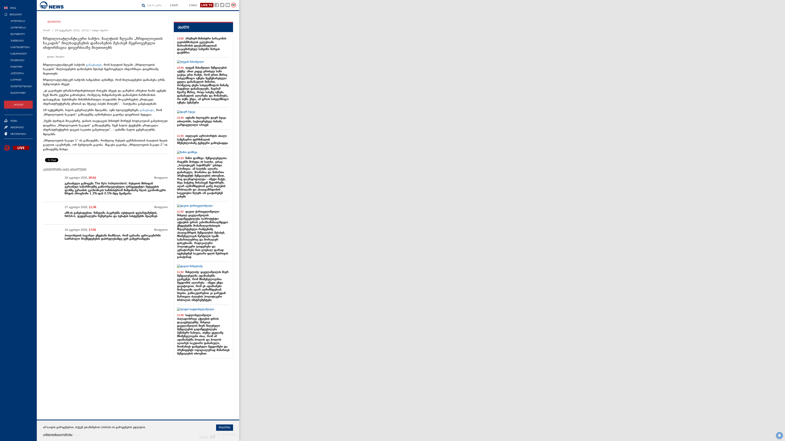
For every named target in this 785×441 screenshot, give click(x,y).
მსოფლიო (54, 22)
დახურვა (224, 427)
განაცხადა (147, 110)
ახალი (183, 27)
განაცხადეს (94, 65)
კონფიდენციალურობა (57, 435)
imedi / (49, 30)
